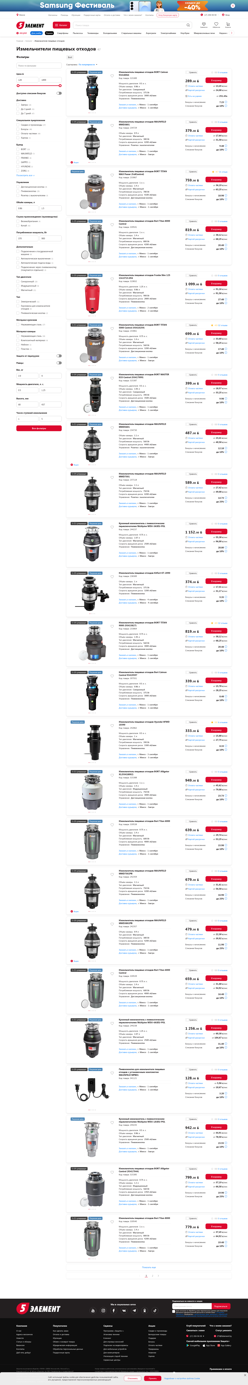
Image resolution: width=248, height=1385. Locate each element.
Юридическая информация (65, 1345)
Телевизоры (93, 33)
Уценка (49, 33)
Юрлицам (76, 15)
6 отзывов (222, 722)
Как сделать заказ (60, 1330)
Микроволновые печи (204, 33)
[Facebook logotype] (113, 1310)
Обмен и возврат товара (64, 1341)
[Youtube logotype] (93, 1310)
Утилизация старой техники (115, 1356)
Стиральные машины (131, 33)
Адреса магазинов (24, 1334)
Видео (76, 162)
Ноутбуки (185, 33)
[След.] (158, 1276)
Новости (20, 1338)
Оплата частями (195, 86)
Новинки (152, 1352)
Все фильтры (39, 428)
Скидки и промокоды (157, 1330)
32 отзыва (222, 325)
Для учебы (36, 33)
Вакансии (20, 1345)
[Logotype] (32, 25)
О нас (18, 1330)
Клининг (107, 1338)
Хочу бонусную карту (167, 15)
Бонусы (151, 1341)
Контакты (150, 15)
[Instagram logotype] (103, 1310)
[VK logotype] (124, 1310)
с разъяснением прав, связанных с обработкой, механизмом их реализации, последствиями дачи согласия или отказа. (201, 1315)
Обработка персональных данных (68, 1349)
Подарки (152, 1338)
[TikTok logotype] (155, 1310)
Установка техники (111, 1334)
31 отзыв (223, 172)
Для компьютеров (111, 1352)
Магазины (52, 15)
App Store (210, 1345)
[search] (188, 25)
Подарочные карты (92, 15)
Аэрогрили (151, 33)
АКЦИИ (23, 33)
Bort (70, 57)
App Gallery (226, 1345)
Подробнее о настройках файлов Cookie (182, 1378)
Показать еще (149, 1267)
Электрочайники (168, 33)
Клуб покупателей (196, 1325)
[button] (231, 33)
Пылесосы (78, 33)
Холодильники (110, 33)
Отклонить (133, 1378)
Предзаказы (153, 1349)
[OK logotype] (144, 1310)
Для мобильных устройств (114, 1349)
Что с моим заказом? (133, 15)
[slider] (18, 85)
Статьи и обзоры (23, 1341)
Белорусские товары (157, 1334)
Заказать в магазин (127, 104)
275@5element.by (224, 1336)
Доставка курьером (128, 107)
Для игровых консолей (113, 1341)
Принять (153, 1378)
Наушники (224, 33)
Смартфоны (62, 33)
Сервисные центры (111, 1360)
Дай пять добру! (23, 1352)
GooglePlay (195, 1345)
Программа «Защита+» (113, 1330)
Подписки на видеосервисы (115, 1345)
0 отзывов (222, 72)
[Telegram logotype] (134, 1310)
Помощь (64, 15)
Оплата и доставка (112, 15)
